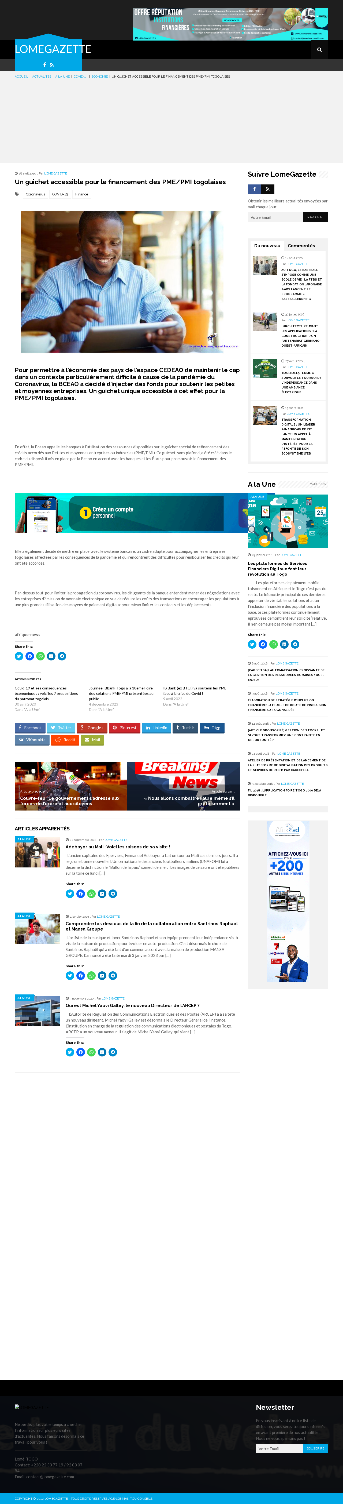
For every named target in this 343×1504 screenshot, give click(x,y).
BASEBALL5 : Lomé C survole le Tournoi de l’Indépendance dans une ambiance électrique (301, 382)
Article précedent (34, 791)
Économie (99, 76)
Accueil (21, 76)
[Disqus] (127, 1152)
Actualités (41, 76)
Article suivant (223, 791)
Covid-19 (80, 76)
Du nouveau (267, 245)
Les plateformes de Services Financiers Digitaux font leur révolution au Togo (277, 569)
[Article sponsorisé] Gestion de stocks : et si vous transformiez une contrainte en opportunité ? (286, 735)
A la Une (62, 76)
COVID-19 (60, 194)
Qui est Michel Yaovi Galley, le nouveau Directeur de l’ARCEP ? (133, 1005)
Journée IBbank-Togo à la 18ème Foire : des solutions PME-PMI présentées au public (122, 693)
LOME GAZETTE (55, 173)
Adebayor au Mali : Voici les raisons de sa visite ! (118, 846)
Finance (81, 194)
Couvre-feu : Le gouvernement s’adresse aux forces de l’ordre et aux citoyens (70, 801)
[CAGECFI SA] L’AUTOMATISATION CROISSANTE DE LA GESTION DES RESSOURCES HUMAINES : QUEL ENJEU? (286, 675)
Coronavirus (35, 194)
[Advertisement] (171, 119)
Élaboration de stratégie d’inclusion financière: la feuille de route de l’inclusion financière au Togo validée (287, 705)
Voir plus (318, 483)
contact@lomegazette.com (50, 1476)
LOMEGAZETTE (53, 48)
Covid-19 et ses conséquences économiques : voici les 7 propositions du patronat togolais (46, 693)
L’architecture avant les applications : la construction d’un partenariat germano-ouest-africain (301, 336)
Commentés (301, 245)
